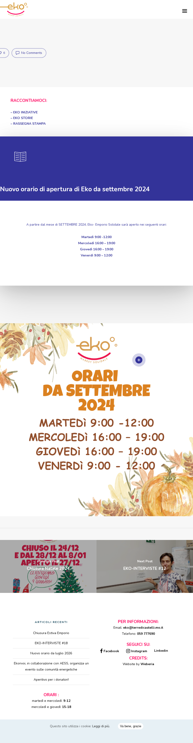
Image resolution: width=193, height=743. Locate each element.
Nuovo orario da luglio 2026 (51, 653)
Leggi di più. (101, 726)
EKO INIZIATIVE (25, 112)
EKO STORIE (23, 118)
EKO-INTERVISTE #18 (51, 643)
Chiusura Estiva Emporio (51, 633)
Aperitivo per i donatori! (51, 679)
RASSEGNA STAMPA (29, 123)
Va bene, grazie (130, 726)
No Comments (31, 53)
